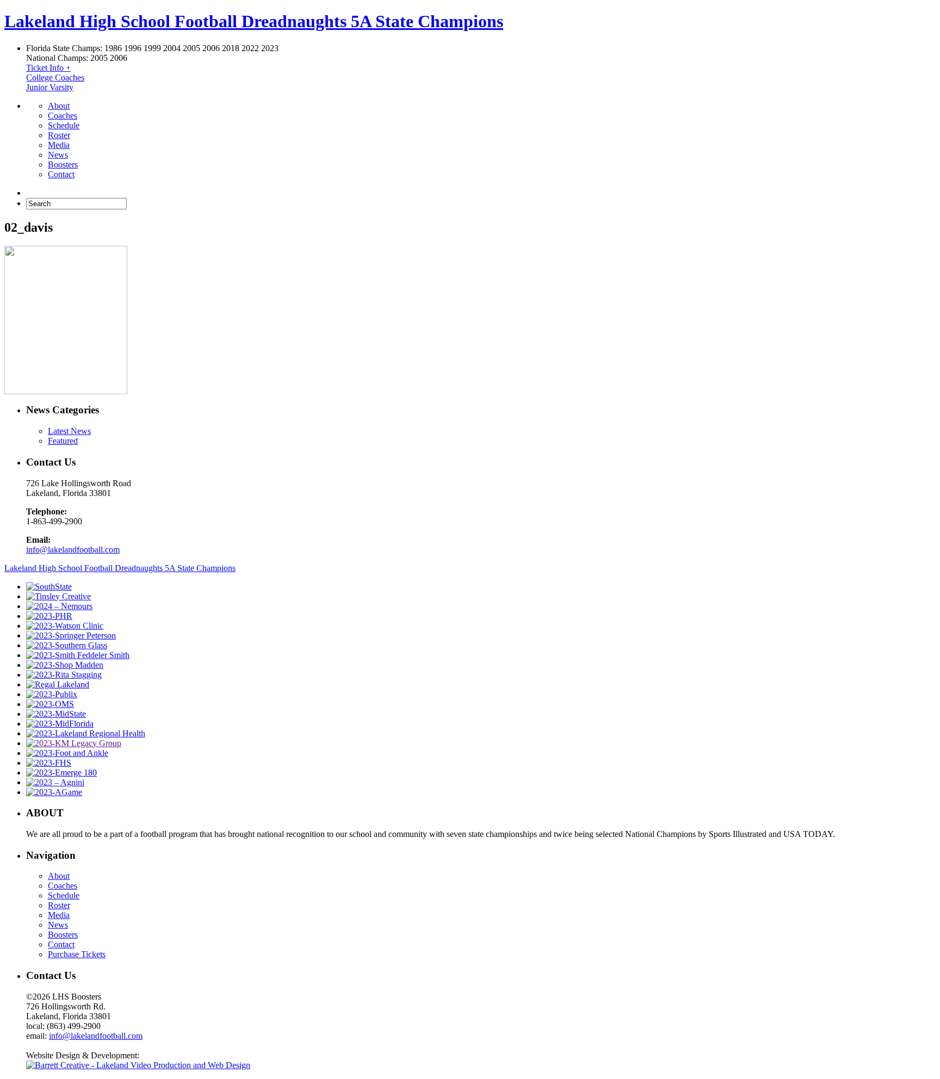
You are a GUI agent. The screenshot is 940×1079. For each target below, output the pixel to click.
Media (59, 145)
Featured (63, 440)
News (58, 154)
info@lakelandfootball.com (73, 549)
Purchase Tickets (77, 954)
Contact (61, 174)
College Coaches (55, 77)
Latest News (69, 431)
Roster (59, 135)
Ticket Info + (48, 67)
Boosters (63, 164)
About (59, 105)
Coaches (62, 115)
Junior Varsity (49, 87)
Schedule (63, 125)
